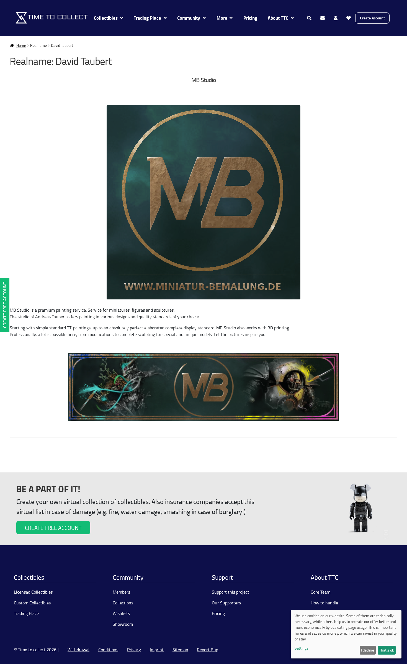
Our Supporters (226, 603)
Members (121, 592)
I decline (367, 650)
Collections (123, 603)
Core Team (320, 592)
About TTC (278, 17)
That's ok (386, 650)
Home (21, 45)
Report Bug (207, 650)
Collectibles (106, 17)
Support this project (230, 592)
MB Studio (203, 79)
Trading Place (147, 17)
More (222, 17)
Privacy (134, 650)
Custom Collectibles (32, 603)
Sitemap (180, 650)
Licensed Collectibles (33, 592)
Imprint (157, 650)
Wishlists (121, 613)
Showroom (123, 624)
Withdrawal (78, 650)
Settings (301, 648)
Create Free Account (5, 305)
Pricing (250, 17)
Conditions (108, 650)
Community (188, 17)
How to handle (324, 603)
